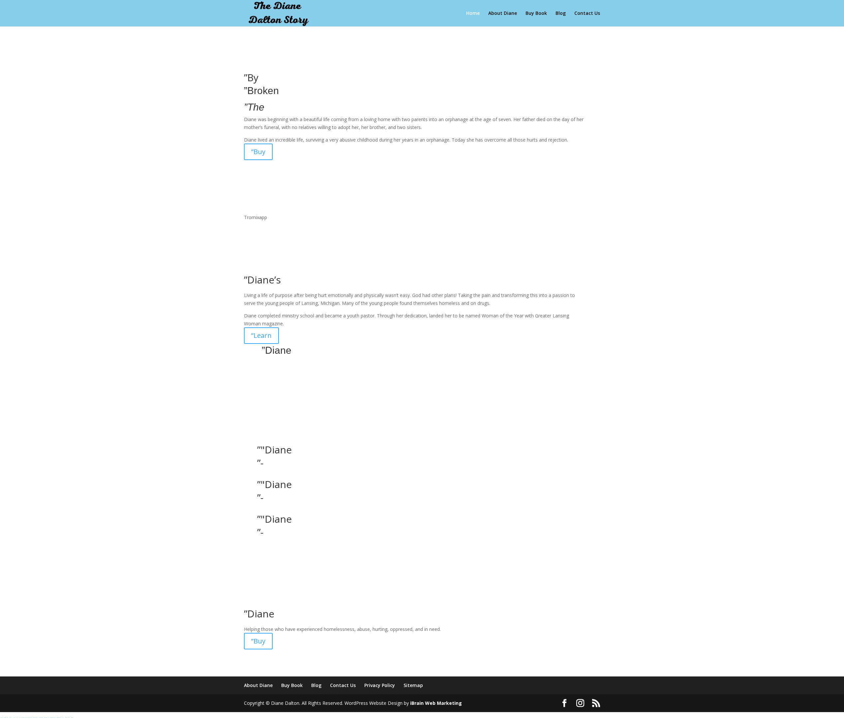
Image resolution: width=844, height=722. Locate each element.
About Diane (502, 13)
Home (473, 13)
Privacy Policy (379, 685)
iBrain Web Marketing (436, 703)
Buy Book (536, 13)
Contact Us (587, 13)
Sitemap (413, 685)
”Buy (258, 151)
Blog (561, 13)
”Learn (261, 335)
